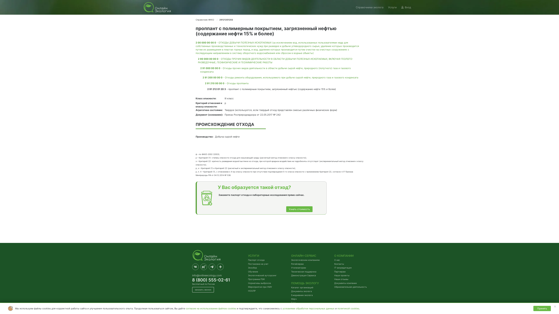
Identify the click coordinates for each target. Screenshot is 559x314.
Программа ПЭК (256, 279)
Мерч (294, 299)
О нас (337, 260)
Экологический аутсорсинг (262, 275)
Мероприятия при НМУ (260, 287)
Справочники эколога (369, 7)
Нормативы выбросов (259, 283)
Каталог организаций (302, 287)
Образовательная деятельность (350, 287)
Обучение (253, 271)
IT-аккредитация (343, 267)
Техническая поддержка (303, 271)
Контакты (339, 264)
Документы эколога (301, 291)
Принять (542, 308)
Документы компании (345, 283)
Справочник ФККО (205, 19)
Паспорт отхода (256, 260)
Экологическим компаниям (305, 260)
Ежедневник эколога (302, 295)
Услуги (392, 7)
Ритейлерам (297, 264)
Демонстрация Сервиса (303, 275)
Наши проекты (342, 275)
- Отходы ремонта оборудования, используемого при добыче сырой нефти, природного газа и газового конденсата (280, 77)
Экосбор (252, 267)
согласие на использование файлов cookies (211, 308)
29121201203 (226, 19)
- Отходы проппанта (226, 83)
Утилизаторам (298, 267)
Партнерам (340, 271)
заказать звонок (203, 289)
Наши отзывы (341, 279)
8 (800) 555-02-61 (211, 279)
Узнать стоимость (299, 209)
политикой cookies (348, 308)
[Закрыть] (555, 306)
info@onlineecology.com (207, 275)
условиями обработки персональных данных (309, 308)
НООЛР (252, 291)
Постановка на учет (258, 264)
